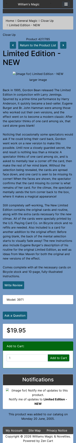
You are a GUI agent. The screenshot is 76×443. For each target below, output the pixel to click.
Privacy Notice (57, 430)
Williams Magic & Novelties (51, 436)
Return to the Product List (38, 45)
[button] (69, 424)
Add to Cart (58, 358)
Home (10, 21)
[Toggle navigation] (66, 4)
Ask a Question (14, 315)
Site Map (34, 430)
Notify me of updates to (38, 401)
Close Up (47, 21)
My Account (14, 430)
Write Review (13, 285)
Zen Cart (47, 441)
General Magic (27, 21)
